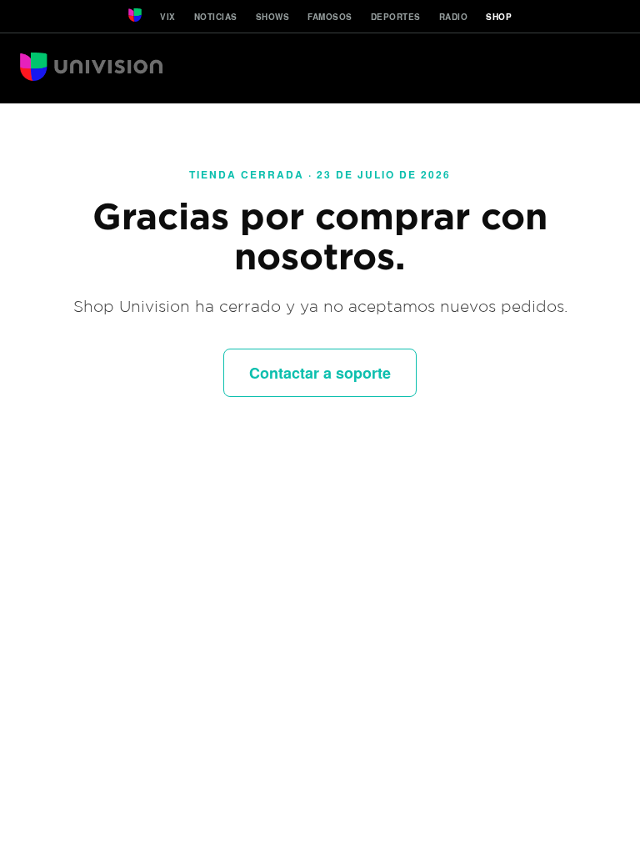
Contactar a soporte (320, 373)
